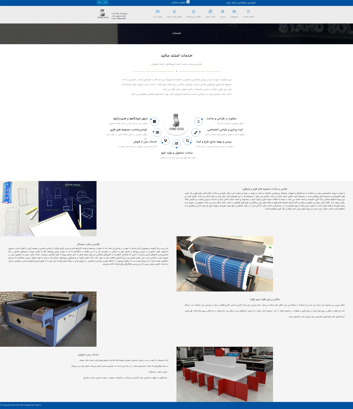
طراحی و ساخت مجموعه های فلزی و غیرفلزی (265, 189)
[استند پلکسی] (187, 141)
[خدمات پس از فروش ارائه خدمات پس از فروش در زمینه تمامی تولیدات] (165, 141)
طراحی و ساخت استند (192, 64)
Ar (105, 2)
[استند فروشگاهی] (196, 133)
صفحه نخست (248, 17)
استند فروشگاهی (173, 64)
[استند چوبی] (176, 144)
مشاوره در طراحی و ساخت (221, 118)
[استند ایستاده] (157, 133)
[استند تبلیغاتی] (198, 122)
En (100, 2)
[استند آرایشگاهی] (154, 122)
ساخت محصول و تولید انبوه (176, 153)
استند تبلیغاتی (157, 64)
